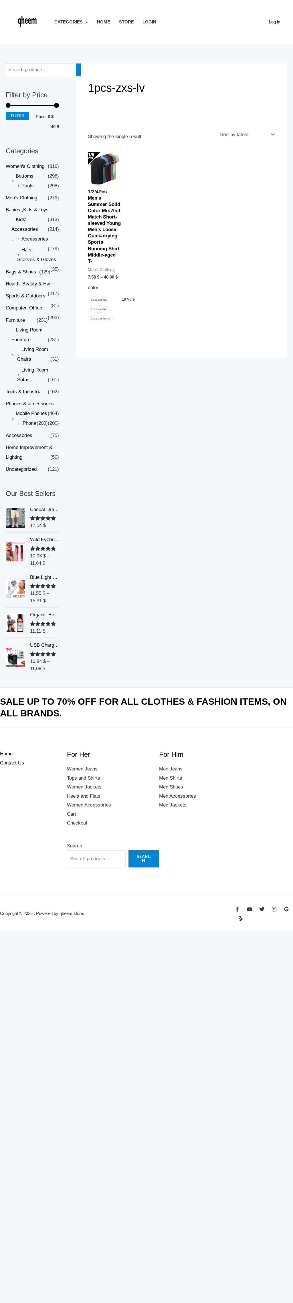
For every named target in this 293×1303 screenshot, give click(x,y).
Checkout (77, 823)
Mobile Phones (31, 413)
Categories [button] (68, 21)
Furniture (15, 320)
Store (126, 21)
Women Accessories (89, 805)
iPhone (28, 423)
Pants (27, 185)
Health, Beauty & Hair (29, 284)
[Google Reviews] (286, 909)
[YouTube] (249, 909)
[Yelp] (240, 918)
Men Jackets (173, 805)
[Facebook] (237, 909)
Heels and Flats (83, 796)
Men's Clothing (21, 197)
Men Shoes (171, 787)
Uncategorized (21, 469)
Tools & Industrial (24, 391)
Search (74, 846)
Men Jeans (171, 769)
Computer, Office (24, 308)
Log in (274, 21)
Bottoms (24, 176)
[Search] (78, 69)
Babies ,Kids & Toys (27, 209)
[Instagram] (274, 909)
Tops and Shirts (83, 778)
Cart (71, 814)
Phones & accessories (30, 403)
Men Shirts (170, 778)
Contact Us (12, 763)
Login (149, 21)
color (93, 287)
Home (103, 21)
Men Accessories (177, 796)
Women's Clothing (25, 166)
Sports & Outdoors (25, 296)
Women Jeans (82, 769)
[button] (85, 21)
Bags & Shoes (21, 272)
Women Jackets (84, 787)
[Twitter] (261, 909)
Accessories (34, 239)
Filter (17, 116)
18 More (128, 299)
